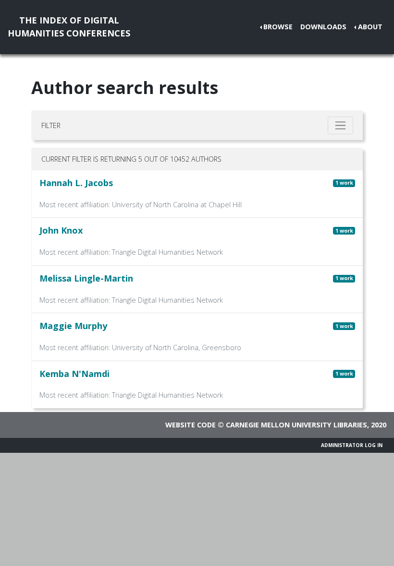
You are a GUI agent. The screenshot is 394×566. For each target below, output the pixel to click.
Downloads (323, 26)
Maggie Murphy (73, 325)
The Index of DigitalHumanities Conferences (69, 26)
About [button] (370, 26)
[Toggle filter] (340, 125)
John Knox (61, 230)
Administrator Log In (351, 445)
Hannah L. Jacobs (76, 183)
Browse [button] (278, 26)
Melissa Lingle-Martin (86, 278)
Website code (190, 424)
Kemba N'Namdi (74, 373)
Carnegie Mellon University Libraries (296, 424)
